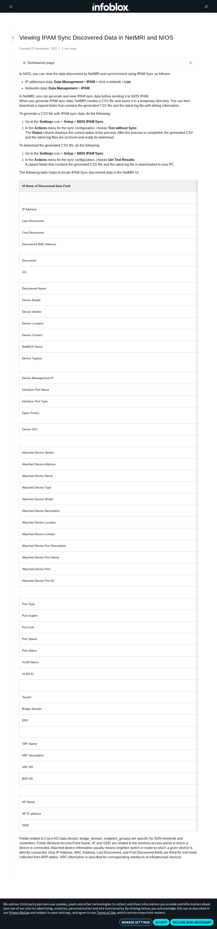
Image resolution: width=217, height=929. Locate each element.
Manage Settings (136, 922)
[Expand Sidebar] (13, 455)
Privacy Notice (19, 912)
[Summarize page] (190, 63)
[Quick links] (111, 7)
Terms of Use (106, 912)
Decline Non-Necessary (191, 922)
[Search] (206, 7)
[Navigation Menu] (11, 7)
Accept (161, 922)
